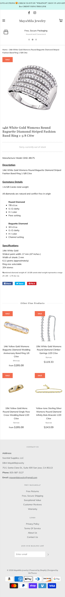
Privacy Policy (32, 524)
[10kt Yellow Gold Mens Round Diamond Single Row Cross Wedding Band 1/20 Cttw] (16, 390)
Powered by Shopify (38, 570)
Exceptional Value (32, 500)
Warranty (32, 509)
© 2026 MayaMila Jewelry (17, 570)
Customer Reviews (32, 504)
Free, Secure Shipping (32, 495)
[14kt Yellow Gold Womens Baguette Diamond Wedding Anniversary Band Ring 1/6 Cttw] (16, 328)
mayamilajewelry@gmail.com (23, 477)
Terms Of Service (32, 528)
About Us (32, 532)
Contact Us (32, 537)
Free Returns (32, 491)
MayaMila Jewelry (32, 21)
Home (5, 49)
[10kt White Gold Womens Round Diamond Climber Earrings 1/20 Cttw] (49, 328)
